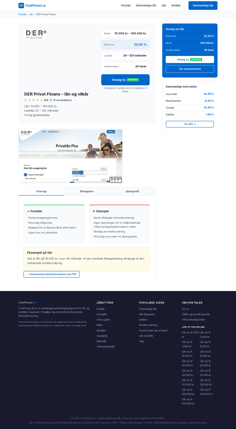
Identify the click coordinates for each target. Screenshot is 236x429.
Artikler (176, 5)
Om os (185, 308)
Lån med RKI (146, 335)
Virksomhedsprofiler (193, 319)
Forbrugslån (103, 319)
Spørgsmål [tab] (132, 191)
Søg (141, 341)
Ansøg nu (125, 80)
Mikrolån (101, 341)
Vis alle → (190, 124)
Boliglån (101, 330)
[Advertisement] (60, 66)
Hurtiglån (102, 314)
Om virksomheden (190, 68)
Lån (164, 5)
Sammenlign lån (146, 5)
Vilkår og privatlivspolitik (196, 314)
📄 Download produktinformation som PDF (51, 274)
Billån (100, 324)
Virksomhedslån (106, 346)
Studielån (102, 335)
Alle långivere (147, 314)
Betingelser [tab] (87, 191)
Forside (125, 5)
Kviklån (101, 308)
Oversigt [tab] (41, 191)
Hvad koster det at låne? (153, 330)
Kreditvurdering (148, 324)
